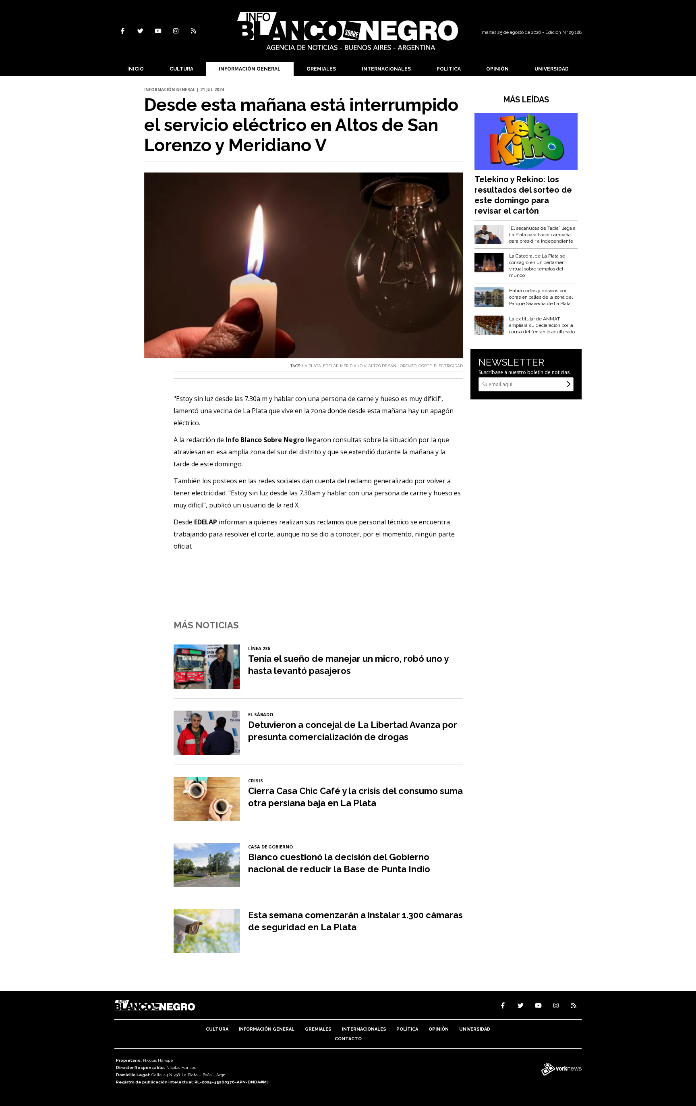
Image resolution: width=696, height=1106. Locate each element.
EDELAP (330, 366)
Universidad (551, 69)
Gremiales (321, 69)
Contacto (348, 1039)
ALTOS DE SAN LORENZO (392, 366)
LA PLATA (311, 366)
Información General (250, 69)
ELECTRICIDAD (448, 366)
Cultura (181, 69)
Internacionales (386, 69)
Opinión (497, 69)
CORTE (425, 366)
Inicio (135, 69)
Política (449, 69)
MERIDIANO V (353, 366)
